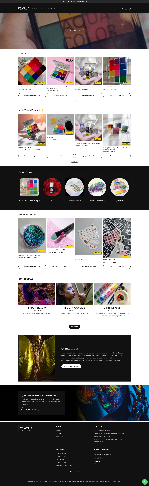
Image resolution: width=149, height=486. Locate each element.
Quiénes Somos (61, 453)
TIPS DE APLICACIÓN (36, 308)
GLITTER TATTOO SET (109, 260)
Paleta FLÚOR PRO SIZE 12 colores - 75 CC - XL (116, 87)
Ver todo (74, 101)
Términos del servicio (105, 481)
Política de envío (117, 481)
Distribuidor (60, 459)
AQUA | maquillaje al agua (29, 201)
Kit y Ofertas (119, 201)
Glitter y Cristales (96, 201)
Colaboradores (61, 462)
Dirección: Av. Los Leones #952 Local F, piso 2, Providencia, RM (109, 441)
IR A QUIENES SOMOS (71, 366)
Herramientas (73, 201)
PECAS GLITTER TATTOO (82, 257)
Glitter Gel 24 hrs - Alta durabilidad (29, 255)
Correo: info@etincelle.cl (102, 430)
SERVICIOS (59, 436)
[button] (35, 8)
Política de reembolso (92, 481)
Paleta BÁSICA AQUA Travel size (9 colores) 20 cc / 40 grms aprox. (60, 87)
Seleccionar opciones (32, 95)
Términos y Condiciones (64, 465)
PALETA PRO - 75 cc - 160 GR (26, 87)
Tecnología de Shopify (77, 481)
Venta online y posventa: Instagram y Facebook (110, 433)
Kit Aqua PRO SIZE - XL (24, 147)
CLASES (58, 433)
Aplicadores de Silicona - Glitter (56, 250)
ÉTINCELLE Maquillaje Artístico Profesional (59, 481)
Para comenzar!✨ (74, 31)
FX (51, 201)
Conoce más (60, 456)
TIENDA (58, 430)
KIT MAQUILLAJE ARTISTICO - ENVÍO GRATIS (87, 87)
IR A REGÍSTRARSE (30, 409)
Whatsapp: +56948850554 (102, 436)
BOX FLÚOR (50, 137)
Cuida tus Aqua (112, 308)
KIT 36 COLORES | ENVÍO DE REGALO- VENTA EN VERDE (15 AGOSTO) (116, 148)
